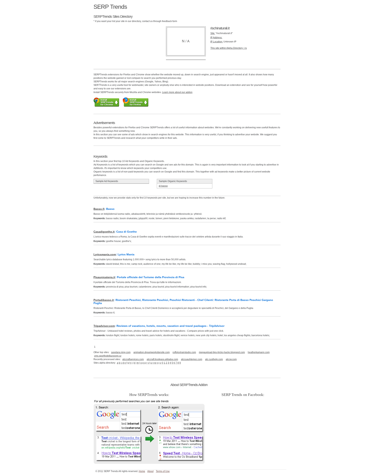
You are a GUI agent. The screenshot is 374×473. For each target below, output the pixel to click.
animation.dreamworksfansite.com (151, 352)
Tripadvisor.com (104, 325)
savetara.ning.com (121, 352)
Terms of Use (163, 471)
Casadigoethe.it (104, 231)
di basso (163, 186)
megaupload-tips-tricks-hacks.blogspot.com (222, 352)
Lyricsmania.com (105, 254)
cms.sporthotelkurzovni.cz (107, 355)
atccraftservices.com (133, 359)
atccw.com (231, 359)
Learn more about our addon (177, 92)
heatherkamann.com (259, 352)
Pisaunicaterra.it (104, 277)
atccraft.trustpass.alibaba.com (162, 359)
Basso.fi (99, 208)
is (246, 48)
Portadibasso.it (104, 300)
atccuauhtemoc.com (191, 359)
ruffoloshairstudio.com (184, 352)
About (150, 471)
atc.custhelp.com (214, 359)
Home (142, 471)
